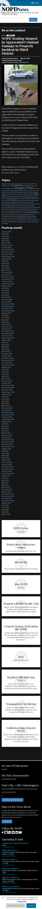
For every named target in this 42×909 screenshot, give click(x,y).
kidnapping (14, 202)
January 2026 (6, 247)
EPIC (17, 196)
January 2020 (7, 410)
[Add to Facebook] (10, 35)
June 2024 (5, 290)
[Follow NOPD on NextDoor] (5, 832)
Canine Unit (37, 188)
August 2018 (6, 449)
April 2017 (5, 485)
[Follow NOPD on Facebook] (9, 833)
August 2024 (6, 286)
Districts (4, 194)
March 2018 (6, 460)
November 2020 (8, 388)
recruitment (24, 211)
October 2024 (7, 281)
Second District (16, 212)
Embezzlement (12, 196)
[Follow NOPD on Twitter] (13, 833)
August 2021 (6, 367)
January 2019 (6, 437)
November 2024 (8, 279)
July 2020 (5, 397)
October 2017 (7, 471)
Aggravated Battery (17, 184)
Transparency (13, 221)
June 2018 (5, 453)
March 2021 (6, 379)
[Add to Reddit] (14, 35)
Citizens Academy (13, 190)
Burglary (12, 188)
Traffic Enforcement (13, 220)
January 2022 (6, 356)
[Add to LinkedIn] (12, 35)
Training (6, 221)
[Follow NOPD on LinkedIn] (16, 833)
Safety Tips (8, 212)
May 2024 (5, 293)
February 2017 (7, 489)
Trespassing (20, 221)
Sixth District (21, 216)
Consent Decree (10, 192)
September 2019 (8, 419)
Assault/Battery (17, 186)
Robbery (30, 211)
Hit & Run (4, 200)
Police (3, 209)
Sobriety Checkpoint (31, 216)
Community (29, 190)
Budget (8, 188)
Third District (24, 62)
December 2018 (8, 440)
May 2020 (5, 401)
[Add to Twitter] (8, 35)
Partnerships (5, 207)
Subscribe (7, 821)
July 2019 (5, 424)
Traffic (35, 218)
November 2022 (8, 333)
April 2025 (5, 268)
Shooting (19, 214)
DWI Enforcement (28, 194)
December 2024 (8, 277)
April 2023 (5, 322)
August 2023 (6, 313)
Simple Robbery (12, 216)
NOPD (15, 8)
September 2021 (8, 365)
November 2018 (8, 442)
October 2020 (7, 390)
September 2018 (8, 446)
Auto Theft (34, 185)
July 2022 (5, 342)
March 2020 (6, 406)
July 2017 (5, 478)
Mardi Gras (26, 202)
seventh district (33, 212)
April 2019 (5, 431)
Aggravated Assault (7, 184)
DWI (22, 194)
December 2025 (8, 250)
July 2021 (5, 370)
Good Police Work (29, 198)
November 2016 (8, 496)
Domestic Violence (16, 194)
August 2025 (6, 259)
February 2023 (7, 327)
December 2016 (8, 494)
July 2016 (5, 505)
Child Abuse (5, 190)
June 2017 (5, 480)
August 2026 (6, 232)
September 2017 (8, 474)
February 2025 (7, 272)
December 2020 (8, 385)
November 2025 (8, 252)
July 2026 (5, 234)
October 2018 (7, 444)
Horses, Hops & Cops (21, 200)
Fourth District (12, 198)
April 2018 (5, 458)
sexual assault (5, 214)
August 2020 (6, 394)
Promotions (25, 209)
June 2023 (5, 318)
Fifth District (30, 196)
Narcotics (34, 204)
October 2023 (7, 308)
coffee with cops (22, 190)
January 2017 (6, 492)
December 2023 (8, 304)
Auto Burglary (27, 185)
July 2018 (5, 451)
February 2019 (7, 435)
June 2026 (5, 236)
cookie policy (21, 901)
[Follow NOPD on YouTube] (20, 833)
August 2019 (6, 422)
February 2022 (7, 354)
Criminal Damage (12, 62)
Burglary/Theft (24, 188)
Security (24, 212)
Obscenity (13, 205)
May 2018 (5, 455)
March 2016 (6, 514)
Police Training (9, 209)
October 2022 (7, 336)
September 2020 (8, 392)
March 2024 (6, 297)
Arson (9, 185)
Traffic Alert (5, 220)
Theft (15, 218)
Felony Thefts (22, 196)
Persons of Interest (29, 207)
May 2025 (5, 266)
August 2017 (6, 476)
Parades (32, 205)
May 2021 (5, 374)
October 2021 (7, 363)
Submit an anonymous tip (12, 800)
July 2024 (5, 288)
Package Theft (26, 205)
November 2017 (8, 469)
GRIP (38, 198)
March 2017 (6, 487)
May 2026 (5, 238)
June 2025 (5, 263)
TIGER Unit (30, 218)
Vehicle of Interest (28, 221)
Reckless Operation (16, 211)
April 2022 (5, 349)
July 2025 (5, 261)
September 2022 (8, 338)
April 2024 (5, 295)
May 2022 (5, 347)
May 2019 (5, 428)
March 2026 (6, 243)
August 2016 (6, 503)
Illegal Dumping (30, 200)
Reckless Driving (6, 211)
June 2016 (5, 507)
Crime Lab (25, 192)
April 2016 (5, 512)
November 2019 (8, 415)
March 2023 (6, 324)
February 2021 (7, 381)
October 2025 (7, 254)
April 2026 (5, 241)
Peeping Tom (12, 207)
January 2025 (6, 275)
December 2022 (8, 331)
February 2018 (7, 462)
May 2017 (5, 483)
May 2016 (5, 510)
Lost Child (19, 202)
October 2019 (7, 417)
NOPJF (8, 205)
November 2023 (8, 306)
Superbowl (4, 218)
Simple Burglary (26, 214)
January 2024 (6, 302)
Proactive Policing (17, 209)
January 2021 (6, 383)
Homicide (11, 200)
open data (19, 205)
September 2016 (8, 501)
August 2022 (6, 340)
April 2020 (5, 403)
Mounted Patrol (27, 204)
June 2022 (5, 345)
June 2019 (5, 426)
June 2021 (5, 372)
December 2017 (8, 467)
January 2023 (6, 329)
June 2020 (5, 399)
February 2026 (7, 245)
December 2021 (8, 358)
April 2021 (5, 376)
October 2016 (7, 498)
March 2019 (6, 433)
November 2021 (8, 360)
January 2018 (6, 465)
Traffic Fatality (23, 220)
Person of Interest (20, 207)
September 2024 (8, 284)
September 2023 (8, 311)
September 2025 (8, 256)
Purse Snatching (33, 209)
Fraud (19, 198)
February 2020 (7, 408)
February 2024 (7, 299)
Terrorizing (10, 218)
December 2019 (8, 413)
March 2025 (6, 270)
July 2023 (5, 315)
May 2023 (5, 320)
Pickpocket (37, 207)
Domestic (8, 194)
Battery (4, 188)
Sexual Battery (13, 214)
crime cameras (18, 192)
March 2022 (6, 351)
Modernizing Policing (17, 204)
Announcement (27, 184)
